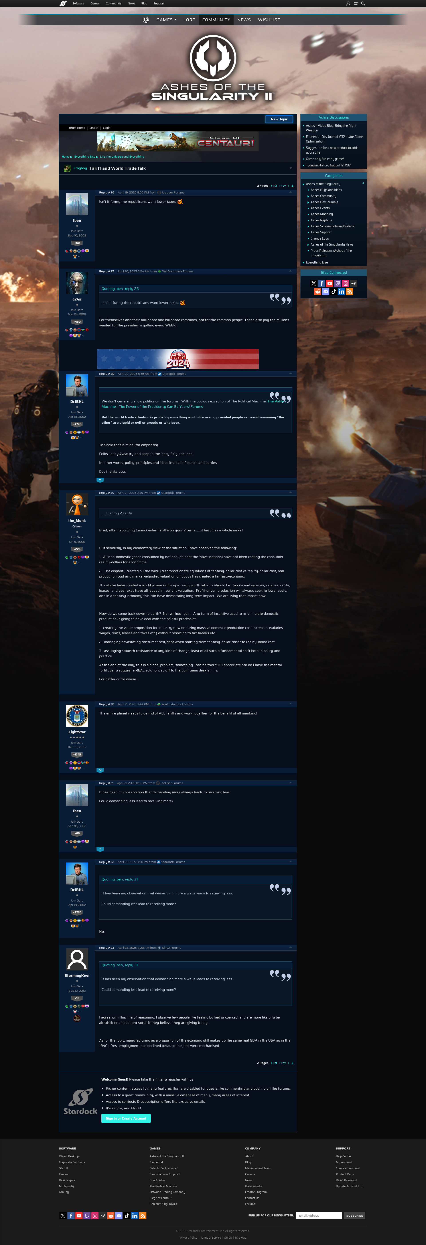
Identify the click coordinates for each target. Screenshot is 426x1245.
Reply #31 (106, 783)
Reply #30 (106, 704)
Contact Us (252, 1198)
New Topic (279, 119)
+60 (77, 243)
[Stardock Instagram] (346, 283)
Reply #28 (106, 373)
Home (65, 156)
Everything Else (84, 156)
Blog (144, 3)
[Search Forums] (363, 3)
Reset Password (346, 1180)
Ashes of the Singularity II (167, 1156)
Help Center (343, 1156)
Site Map (240, 1238)
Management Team (257, 1168)
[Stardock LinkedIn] (342, 291)
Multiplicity (66, 1186)
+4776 (77, 424)
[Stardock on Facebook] (322, 283)
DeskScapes (67, 1180)
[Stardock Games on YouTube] (330, 283)
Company (253, 1148)
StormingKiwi (77, 975)
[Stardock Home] (63, 3)
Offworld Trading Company (167, 1192)
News (131, 3)
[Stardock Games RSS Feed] (350, 291)
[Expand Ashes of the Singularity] (303, 184)
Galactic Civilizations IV (164, 1168)
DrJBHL (77, 401)
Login (106, 127)
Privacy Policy (188, 1238)
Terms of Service (211, 1238)
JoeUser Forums (173, 192)
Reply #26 (106, 192)
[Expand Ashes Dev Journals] (308, 202)
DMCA (228, 1238)
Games (95, 3)
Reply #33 (106, 947)
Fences (63, 1174)
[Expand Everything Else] (303, 262)
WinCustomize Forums (177, 271)
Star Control (157, 1180)
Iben (77, 220)
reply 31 (131, 879)
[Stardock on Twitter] (314, 283)
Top (290, 192)
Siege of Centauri (161, 1198)
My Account (344, 1162)
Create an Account (348, 1168)
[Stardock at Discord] (326, 291)
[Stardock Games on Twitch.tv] (338, 283)
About (249, 1156)
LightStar (77, 732)
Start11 (63, 1168)
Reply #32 (106, 862)
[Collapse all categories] (363, 183)
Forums (250, 1204)
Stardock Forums (174, 373)
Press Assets (253, 1186)
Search (94, 127)
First (274, 185)
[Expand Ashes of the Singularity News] (308, 245)
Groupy (64, 1192)
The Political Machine (163, 1186)
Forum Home (76, 127)
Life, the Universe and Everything (122, 156)
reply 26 (132, 288)
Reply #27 (106, 271)
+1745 (77, 754)
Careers (250, 1174)
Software (78, 3)
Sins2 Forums (171, 947)
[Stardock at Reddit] (318, 291)
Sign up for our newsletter (270, 1215)
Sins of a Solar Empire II (165, 1174)
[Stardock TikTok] (334, 291)
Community (114, 3)
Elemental (156, 1162)
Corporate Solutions (72, 1162)
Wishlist (269, 19)
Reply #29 (106, 492)
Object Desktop (69, 1156)
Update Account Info (349, 1186)
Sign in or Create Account (126, 1118)
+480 (77, 322)
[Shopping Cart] (355, 3)
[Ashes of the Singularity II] (213, 67)
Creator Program (256, 1192)
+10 (77, 998)
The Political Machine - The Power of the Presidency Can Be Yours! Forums (194, 403)
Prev (282, 185)
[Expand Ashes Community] (308, 196)
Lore (189, 19)
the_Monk (77, 520)
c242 (77, 299)
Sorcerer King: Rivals (163, 1204)
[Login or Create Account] (348, 3)
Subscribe (354, 1215)
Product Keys (345, 1174)
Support (159, 3)
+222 (77, 549)
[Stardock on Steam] (354, 283)
